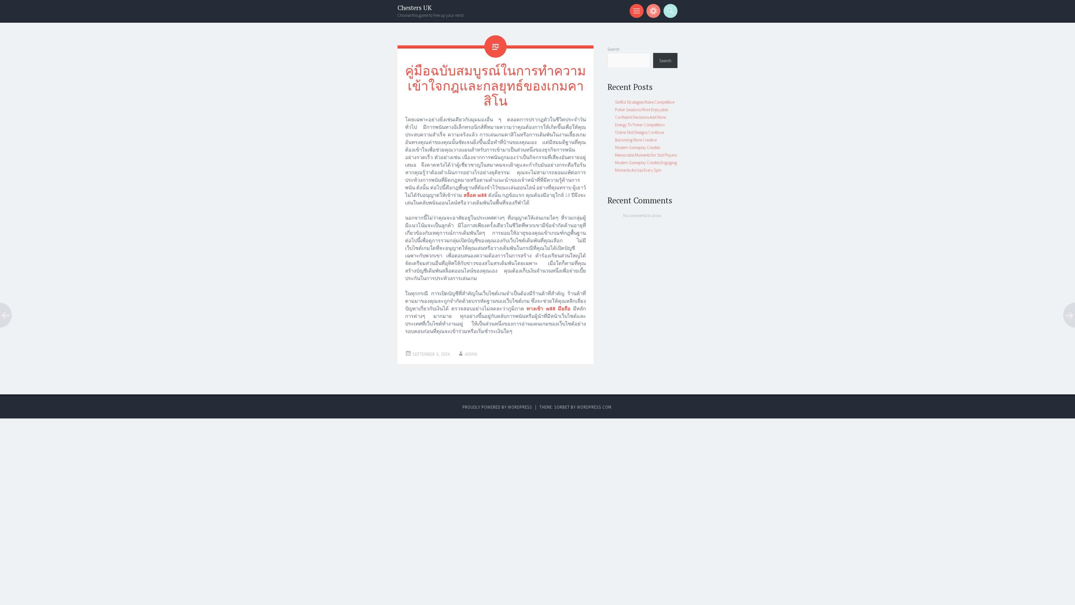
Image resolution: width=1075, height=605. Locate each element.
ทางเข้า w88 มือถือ (548, 308)
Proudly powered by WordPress (497, 407)
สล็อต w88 (475, 195)
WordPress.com (594, 407)
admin (471, 354)
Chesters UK (415, 7)
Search (613, 49)
